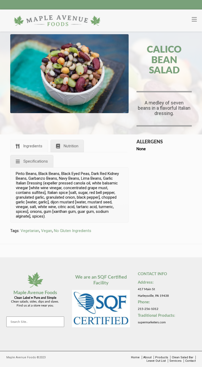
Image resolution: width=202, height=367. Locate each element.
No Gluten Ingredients (72, 230)
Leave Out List (156, 361)
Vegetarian (30, 230)
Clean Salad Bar (182, 357)
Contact (190, 361)
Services (175, 361)
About (147, 357)
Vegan (46, 230)
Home (135, 357)
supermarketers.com (152, 322)
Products (161, 357)
